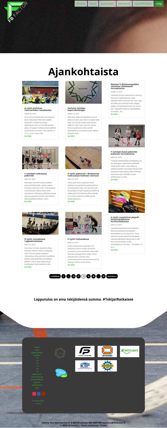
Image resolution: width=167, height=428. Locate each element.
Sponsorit (124, 3)
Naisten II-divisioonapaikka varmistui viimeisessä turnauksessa (125, 86)
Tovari (103, 425)
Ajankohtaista (143, 3)
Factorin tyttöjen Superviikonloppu (76, 109)
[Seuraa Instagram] (34, 394)
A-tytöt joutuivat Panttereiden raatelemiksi (37, 109)
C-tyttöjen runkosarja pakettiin (35, 174)
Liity (159, 3)
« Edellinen (55, 276)
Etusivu (81, 3)
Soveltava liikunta (37, 379)
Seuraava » (112, 276)
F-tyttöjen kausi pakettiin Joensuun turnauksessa (124, 152)
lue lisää (27, 136)
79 (88, 276)
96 (103, 276)
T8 (37, 371)
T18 (37, 358)
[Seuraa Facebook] (39, 394)
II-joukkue (37, 355)
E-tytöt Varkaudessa (78, 239)
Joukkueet (107, 3)
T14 (37, 363)
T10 (37, 369)
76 (73, 276)
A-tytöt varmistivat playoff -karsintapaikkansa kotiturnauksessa (125, 219)
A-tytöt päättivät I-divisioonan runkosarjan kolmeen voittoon (83, 174)
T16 (37, 361)
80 (93, 276)
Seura (93, 3)
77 (78, 276)
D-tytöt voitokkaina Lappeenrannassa (34, 240)
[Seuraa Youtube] (43, 394)
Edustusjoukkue (37, 352)
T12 (37, 366)
